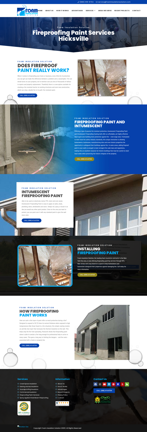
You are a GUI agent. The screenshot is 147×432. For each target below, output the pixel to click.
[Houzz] (127, 384)
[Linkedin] (109, 384)
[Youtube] (104, 384)
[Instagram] (100, 384)
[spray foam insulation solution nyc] (27, 10)
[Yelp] (122, 384)
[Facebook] (96, 384)
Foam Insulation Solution (51, 428)
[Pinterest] (114, 384)
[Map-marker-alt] (118, 384)
